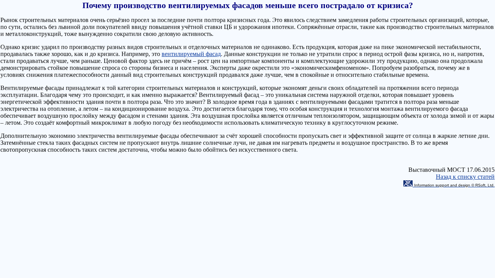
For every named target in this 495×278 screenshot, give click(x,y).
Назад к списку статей (465, 176)
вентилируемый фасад (191, 54)
